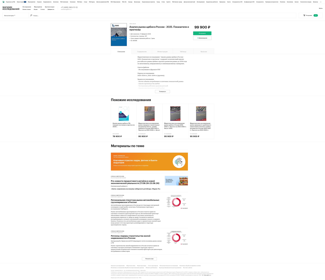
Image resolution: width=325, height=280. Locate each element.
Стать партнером (153, 265)
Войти (320, 8)
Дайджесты (51, 9)
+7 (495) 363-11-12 (69, 7)
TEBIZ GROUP (132, 23)
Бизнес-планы (27, 9)
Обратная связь (130, 265)
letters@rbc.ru (207, 275)
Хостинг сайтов (187, 267)
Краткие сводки (49, 7)
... (320, 1)
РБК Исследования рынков (120, 157)
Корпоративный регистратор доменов (170, 267)
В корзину (202, 33)
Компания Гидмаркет (117, 196)
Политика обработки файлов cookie (190, 265)
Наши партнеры (141, 265)
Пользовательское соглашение (169, 265)
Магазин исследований (11, 8)
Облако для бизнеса (151, 267)
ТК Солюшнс (142, 133)
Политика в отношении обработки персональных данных (127, 267)
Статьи (43, 9)
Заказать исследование (118, 265)
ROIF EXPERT (116, 133)
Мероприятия (38, 7)
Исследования (27, 7)
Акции (35, 9)
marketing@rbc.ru (66, 9)
